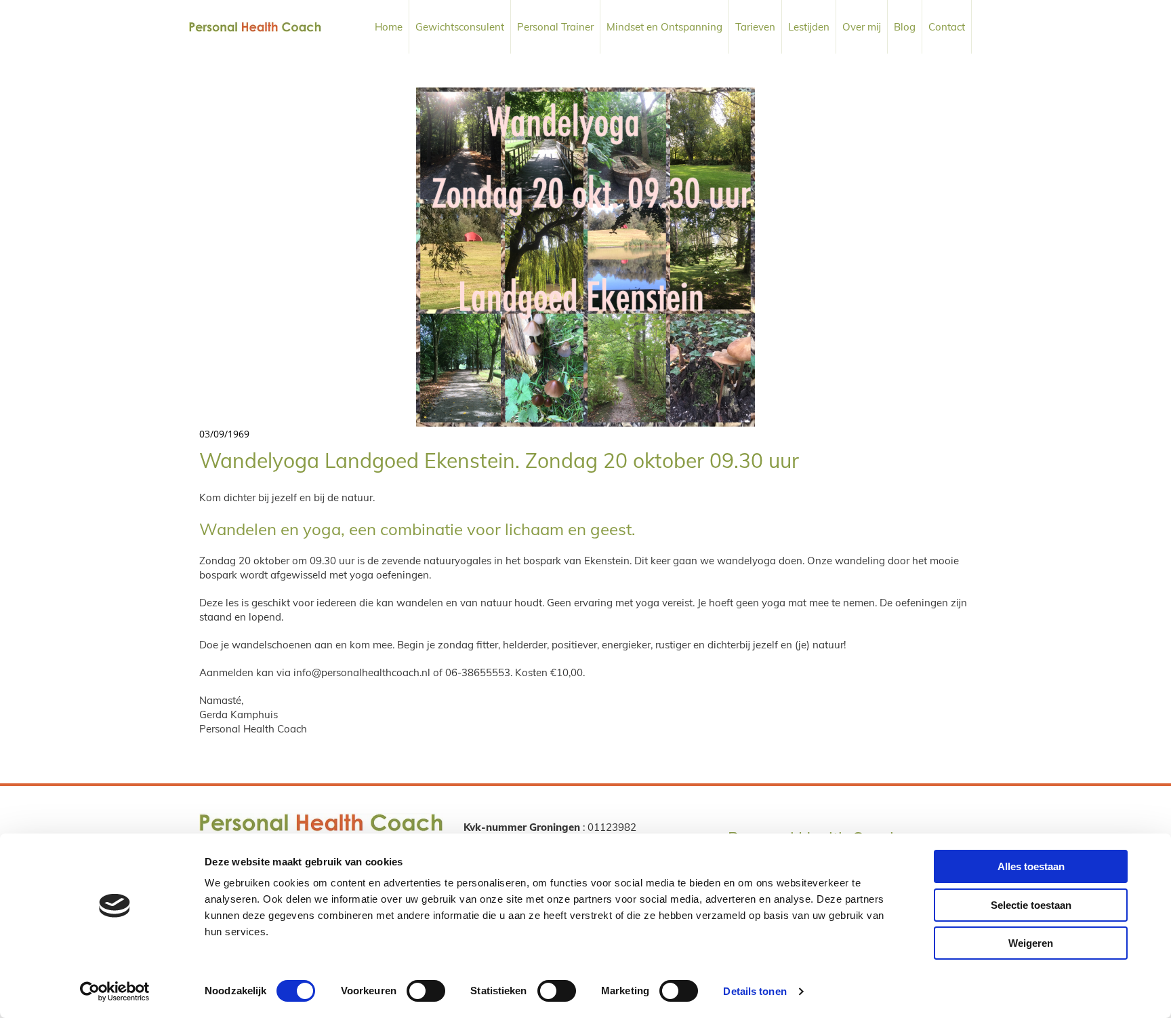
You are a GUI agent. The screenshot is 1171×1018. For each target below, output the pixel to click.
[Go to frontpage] (255, 27)
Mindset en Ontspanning (664, 26)
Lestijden (808, 26)
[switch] (426, 991)
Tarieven (755, 26)
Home (389, 26)
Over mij (861, 26)
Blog (905, 26)
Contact (946, 26)
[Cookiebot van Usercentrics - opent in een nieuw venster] (115, 991)
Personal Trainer (555, 26)
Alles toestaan (1031, 866)
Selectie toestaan (1031, 905)
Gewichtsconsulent (459, 26)
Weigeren (1030, 943)
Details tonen (754, 991)
